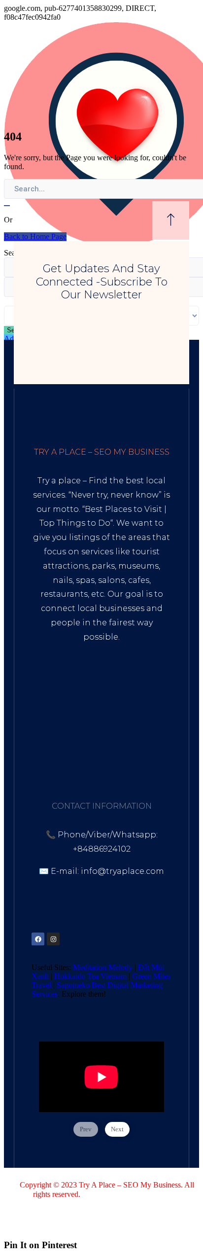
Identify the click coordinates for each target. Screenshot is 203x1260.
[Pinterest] (83, 939)
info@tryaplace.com (122, 871)
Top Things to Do (74, 523)
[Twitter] (68, 939)
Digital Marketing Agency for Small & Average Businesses (97, 687)
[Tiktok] (99, 939)
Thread (145, 738)
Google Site (100, 738)
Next (117, 1129)
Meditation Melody (103, 967)
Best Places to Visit (123, 509)
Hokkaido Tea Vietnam (90, 976)
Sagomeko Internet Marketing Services (163, 1198)
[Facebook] (38, 939)
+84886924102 (102, 849)
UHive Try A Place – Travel (101, 751)
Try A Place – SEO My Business (130, 1185)
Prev (86, 1129)
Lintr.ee (54, 738)
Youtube (92, 723)
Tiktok (56, 723)
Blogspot (136, 723)
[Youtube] (114, 939)
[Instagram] (53, 939)
